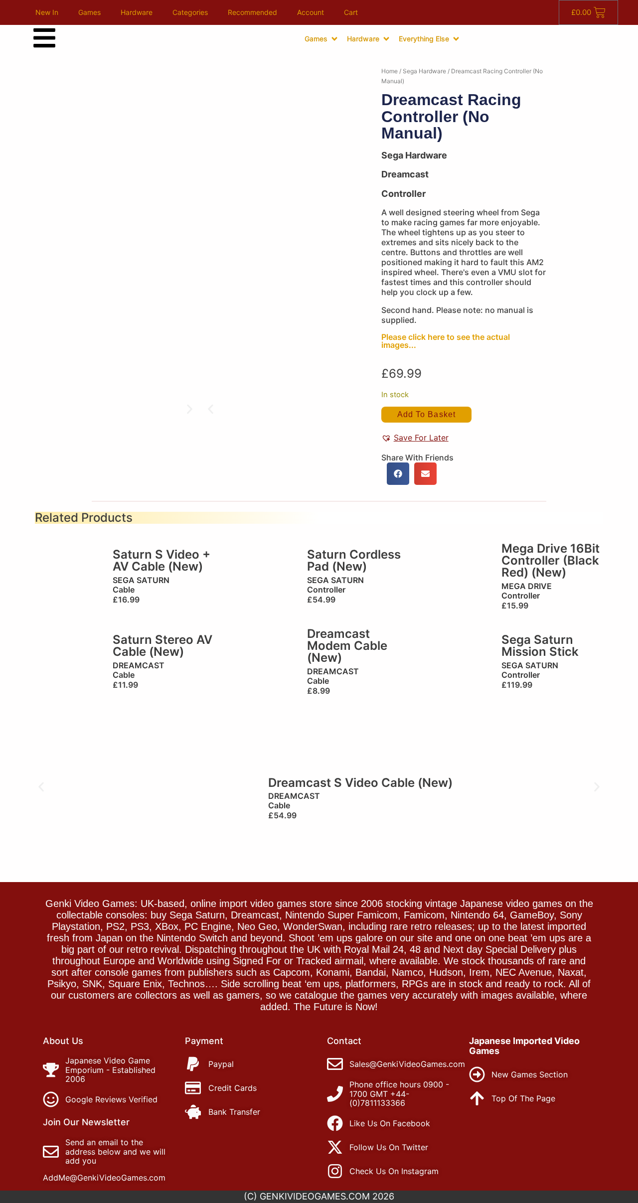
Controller (403, 193)
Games (89, 12)
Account (310, 12)
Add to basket (426, 414)
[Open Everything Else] (456, 38)
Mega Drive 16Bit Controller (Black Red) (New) (550, 560)
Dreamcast (138, 665)
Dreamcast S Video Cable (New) (360, 782)
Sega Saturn (141, 580)
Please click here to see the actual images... (445, 341)
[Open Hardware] (386, 38)
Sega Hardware (424, 71)
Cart (351, 12)
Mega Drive (526, 586)
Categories (190, 12)
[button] (210, 409)
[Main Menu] (44, 37)
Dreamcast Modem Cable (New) (347, 645)
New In (46, 12)
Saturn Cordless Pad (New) (354, 560)
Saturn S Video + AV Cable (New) (161, 560)
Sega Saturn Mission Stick (540, 645)
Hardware (137, 12)
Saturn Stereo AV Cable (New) (162, 645)
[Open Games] (334, 38)
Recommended (252, 12)
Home (389, 71)
